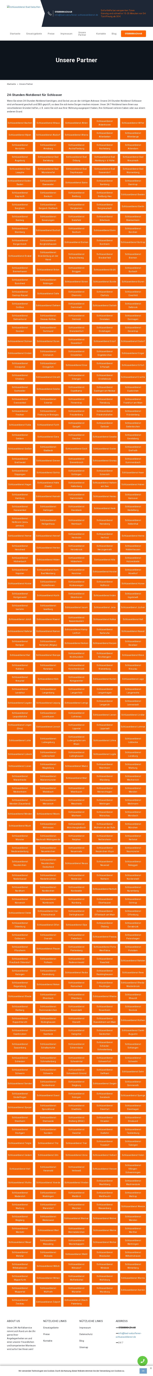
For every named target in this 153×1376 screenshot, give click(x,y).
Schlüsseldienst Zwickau (20, 1302)
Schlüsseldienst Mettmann (133, 802)
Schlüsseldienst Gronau (105, 460)
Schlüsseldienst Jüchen (133, 607)
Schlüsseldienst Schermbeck (76, 1046)
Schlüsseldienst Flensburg (105, 401)
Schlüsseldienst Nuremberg (133, 889)
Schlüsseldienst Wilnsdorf (76, 1266)
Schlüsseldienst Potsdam (133, 949)
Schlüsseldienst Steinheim (20, 1119)
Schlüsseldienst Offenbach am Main (105, 913)
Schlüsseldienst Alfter (133, 123)
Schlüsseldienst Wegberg (20, 1218)
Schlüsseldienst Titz (48, 1143)
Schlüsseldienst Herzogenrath (105, 548)
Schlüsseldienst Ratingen (20, 973)
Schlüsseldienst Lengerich (105, 703)
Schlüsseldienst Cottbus (20, 305)
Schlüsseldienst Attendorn (133, 147)
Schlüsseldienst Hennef (48, 536)
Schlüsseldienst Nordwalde (76, 889)
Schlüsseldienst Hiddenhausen (133, 548)
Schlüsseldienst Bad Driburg (76, 159)
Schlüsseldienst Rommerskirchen (48, 1008)
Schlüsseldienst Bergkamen (76, 206)
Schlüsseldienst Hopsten (20, 572)
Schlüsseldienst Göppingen (20, 473)
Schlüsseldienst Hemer (20, 536)
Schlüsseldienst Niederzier (76, 877)
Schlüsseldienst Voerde (48, 1182)
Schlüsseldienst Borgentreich (20, 242)
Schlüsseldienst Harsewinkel (20, 508)
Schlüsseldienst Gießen (20, 448)
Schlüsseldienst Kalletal (20, 631)
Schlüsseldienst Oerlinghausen (76, 913)
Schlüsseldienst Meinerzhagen (105, 790)
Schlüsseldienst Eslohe (48, 389)
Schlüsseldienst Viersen (105, 1169)
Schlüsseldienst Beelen (133, 194)
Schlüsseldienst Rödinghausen (48, 1020)
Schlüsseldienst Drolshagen (105, 329)
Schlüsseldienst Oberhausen (105, 901)
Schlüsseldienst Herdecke (76, 536)
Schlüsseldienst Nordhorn (20, 889)
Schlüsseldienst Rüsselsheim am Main (105, 1020)
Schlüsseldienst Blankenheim (133, 218)
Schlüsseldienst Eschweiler (20, 389)
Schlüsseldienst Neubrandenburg (20, 850)
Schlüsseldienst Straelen (105, 1119)
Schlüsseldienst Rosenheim (105, 1008)
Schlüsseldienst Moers (48, 814)
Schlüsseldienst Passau (105, 937)
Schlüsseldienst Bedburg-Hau (105, 194)
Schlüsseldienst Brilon (48, 269)
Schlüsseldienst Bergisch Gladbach (48, 206)
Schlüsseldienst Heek (105, 508)
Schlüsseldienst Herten (48, 548)
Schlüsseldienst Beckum (48, 194)
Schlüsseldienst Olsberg (105, 925)
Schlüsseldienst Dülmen (20, 341)
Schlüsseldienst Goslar (104, 448)
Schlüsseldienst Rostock (133, 1008)
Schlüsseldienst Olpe (76, 925)
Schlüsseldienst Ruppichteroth (20, 1020)
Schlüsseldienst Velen (133, 1155)
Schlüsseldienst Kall (133, 619)
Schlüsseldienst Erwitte (133, 377)
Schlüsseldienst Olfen (48, 925)
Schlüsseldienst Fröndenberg (133, 413)
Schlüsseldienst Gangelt (76, 425)
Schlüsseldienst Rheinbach (48, 996)
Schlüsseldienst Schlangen (133, 1046)
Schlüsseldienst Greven (48, 460)
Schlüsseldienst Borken (76, 242)
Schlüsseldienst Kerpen (105, 643)
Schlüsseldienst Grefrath (133, 449)
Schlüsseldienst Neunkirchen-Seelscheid (48, 863)
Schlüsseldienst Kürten (104, 679)
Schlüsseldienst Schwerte (48, 1072)
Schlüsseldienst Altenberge (133, 135)
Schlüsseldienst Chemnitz (76, 294)
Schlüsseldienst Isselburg (48, 607)
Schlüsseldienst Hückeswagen (76, 583)
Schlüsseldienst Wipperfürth (20, 1278)
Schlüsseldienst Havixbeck (76, 508)
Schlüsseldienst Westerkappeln (76, 1242)
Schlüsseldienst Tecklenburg (133, 1131)
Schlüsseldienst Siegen (105, 1083)
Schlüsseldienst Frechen (20, 413)
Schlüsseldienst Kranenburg (105, 667)
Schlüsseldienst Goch (76, 448)
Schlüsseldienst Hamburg (20, 496)
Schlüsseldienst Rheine (105, 996)
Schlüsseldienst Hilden (48, 559)
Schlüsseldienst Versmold (48, 1169)
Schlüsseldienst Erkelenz (20, 377)
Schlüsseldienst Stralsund (133, 1119)
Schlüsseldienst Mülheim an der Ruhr (104, 826)
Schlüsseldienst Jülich (20, 619)
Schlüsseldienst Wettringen (133, 1242)
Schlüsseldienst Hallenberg (76, 484)
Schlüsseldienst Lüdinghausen (76, 754)
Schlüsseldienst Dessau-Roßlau (48, 317)
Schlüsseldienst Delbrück (133, 305)
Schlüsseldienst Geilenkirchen (133, 425)
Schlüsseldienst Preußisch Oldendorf (20, 961)
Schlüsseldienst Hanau (104, 496)
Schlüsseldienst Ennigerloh (48, 365)
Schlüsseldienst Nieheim (105, 877)
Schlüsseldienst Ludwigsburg (48, 740)
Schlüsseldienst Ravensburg (48, 973)
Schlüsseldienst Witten (48, 1278)
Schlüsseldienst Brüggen (76, 270)
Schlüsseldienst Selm (133, 1071)
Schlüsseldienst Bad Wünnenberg (133, 171)
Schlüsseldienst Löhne (104, 740)
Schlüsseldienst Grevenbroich (76, 461)
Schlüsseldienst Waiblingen (48, 1194)
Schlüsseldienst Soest (48, 1095)
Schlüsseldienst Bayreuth (20, 194)
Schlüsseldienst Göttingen (76, 473)
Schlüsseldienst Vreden (76, 1182)
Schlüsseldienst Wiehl (76, 1254)
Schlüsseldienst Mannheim (105, 766)
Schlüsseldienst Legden (20, 703)
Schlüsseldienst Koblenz (20, 667)
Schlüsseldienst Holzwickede (133, 560)
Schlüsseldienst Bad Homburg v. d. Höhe (104, 159)
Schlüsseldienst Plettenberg (76, 949)
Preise (51, 33)
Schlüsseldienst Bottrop (133, 242)
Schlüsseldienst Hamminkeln (76, 496)
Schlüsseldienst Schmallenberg (48, 1060)
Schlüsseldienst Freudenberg (76, 413)
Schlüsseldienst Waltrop (133, 1194)
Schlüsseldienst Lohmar (133, 727)
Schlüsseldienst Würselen (76, 1290)
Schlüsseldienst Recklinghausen (105, 973)
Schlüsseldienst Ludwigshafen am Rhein (76, 740)
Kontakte (101, 33)
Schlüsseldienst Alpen (20, 135)
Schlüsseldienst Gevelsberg (133, 437)
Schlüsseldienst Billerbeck (105, 218)
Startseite (15, 33)
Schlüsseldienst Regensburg (20, 984)
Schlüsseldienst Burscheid (20, 282)
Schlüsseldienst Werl (48, 1230)
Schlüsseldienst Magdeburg (48, 766)
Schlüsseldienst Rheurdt (133, 996)
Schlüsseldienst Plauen (48, 948)
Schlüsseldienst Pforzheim (20, 949)
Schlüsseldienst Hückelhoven (48, 583)
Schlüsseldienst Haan (133, 472)
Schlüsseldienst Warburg (20, 1206)
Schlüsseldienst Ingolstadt (133, 595)
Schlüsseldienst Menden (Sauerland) (20, 802)
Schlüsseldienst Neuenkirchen (48, 850)
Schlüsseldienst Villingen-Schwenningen (133, 1169)
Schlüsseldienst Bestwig (20, 218)
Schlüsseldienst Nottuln (105, 889)
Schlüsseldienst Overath (48, 937)
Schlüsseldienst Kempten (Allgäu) (48, 643)
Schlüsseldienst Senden (20, 1083)
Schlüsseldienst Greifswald (20, 461)
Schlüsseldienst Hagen (20, 484)
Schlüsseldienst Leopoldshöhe (20, 715)
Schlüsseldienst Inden (105, 595)
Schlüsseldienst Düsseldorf (76, 341)
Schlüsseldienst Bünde (104, 281)
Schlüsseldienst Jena (105, 607)
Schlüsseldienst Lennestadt (133, 703)
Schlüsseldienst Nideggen (133, 863)
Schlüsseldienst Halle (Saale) (48, 484)
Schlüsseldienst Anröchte (20, 147)
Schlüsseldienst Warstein (76, 1206)
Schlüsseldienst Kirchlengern (105, 655)
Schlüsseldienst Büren (133, 281)
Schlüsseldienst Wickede (48, 1254)
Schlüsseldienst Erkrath (48, 377)
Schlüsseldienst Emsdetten (76, 353)
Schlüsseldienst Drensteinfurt (76, 329)
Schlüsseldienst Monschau (105, 814)
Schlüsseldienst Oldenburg (20, 925)
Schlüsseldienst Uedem (20, 1155)
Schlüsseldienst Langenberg (48, 691)
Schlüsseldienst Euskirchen (133, 389)
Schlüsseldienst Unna (76, 1155)
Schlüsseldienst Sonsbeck (105, 1095)
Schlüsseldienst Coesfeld (133, 294)
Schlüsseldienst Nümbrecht (48, 901)
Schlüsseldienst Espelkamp (76, 389)
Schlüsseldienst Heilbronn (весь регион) (20, 522)
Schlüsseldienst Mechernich (133, 778)
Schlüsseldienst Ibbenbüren (76, 595)
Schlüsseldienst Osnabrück (133, 925)
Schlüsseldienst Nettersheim (105, 838)
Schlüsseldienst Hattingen (48, 508)
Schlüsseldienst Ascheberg (105, 147)
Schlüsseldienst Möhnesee (48, 826)
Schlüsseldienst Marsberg (105, 778)
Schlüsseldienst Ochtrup (133, 901)
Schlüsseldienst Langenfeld (76, 691)
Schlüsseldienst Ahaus (48, 123)
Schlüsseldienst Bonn (105, 230)
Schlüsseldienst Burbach (133, 270)
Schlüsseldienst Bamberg (105, 183)
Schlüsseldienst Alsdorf (48, 135)
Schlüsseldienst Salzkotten (105, 1032)
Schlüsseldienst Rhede (20, 996)
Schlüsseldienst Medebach (48, 790)
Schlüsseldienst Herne (133, 536)
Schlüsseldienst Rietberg (20, 1008)
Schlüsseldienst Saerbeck (48, 1032)
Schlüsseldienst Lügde (104, 754)
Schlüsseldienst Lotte (20, 740)
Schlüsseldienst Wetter (105, 1242)
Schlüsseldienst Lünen (20, 766)
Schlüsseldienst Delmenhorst (20, 317)
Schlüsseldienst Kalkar (104, 619)
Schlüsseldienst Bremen (133, 256)
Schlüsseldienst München (133, 826)
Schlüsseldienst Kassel (133, 631)
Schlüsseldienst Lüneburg (133, 754)
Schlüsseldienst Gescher (76, 437)
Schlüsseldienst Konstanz (48, 667)
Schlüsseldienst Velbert (105, 1155)
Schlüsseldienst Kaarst (48, 619)
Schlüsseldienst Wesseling (48, 1242)
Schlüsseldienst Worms (133, 1278)
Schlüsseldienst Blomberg (20, 230)
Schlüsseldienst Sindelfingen (20, 1095)
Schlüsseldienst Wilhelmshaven (133, 1254)
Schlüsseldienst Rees (133, 972)
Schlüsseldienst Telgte (19, 1143)
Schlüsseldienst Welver (105, 1218)
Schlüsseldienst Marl (76, 778)
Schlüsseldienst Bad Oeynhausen (76, 171)
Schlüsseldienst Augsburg (20, 159)
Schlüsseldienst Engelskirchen (105, 353)
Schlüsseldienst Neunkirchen (20, 863)
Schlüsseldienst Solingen (76, 1095)
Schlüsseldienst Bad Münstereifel (48, 171)
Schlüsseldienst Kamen (48, 631)
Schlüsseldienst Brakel (19, 256)
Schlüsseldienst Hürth (48, 595)
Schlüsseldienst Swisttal (76, 1131)
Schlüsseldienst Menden (133, 790)
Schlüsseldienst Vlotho (20, 1182)
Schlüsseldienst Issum (76, 607)
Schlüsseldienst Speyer (20, 1107)
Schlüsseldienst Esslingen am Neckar (104, 389)
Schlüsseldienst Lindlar (133, 715)
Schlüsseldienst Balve (76, 182)
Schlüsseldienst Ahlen (76, 123)
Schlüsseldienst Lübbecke (133, 740)
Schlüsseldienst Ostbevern (20, 937)
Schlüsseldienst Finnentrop (76, 401)
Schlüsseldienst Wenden (133, 1218)
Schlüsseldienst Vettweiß (76, 1169)
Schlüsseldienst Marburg (133, 766)
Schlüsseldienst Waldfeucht (105, 1194)
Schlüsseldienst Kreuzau (133, 667)
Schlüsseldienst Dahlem (48, 305)
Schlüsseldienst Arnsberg (48, 147)
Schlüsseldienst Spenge (133, 1095)
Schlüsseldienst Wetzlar (20, 1254)
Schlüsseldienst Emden (20, 353)
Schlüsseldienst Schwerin (20, 1072)
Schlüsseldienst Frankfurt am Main (133, 401)
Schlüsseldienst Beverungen (48, 218)
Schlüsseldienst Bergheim (20, 206)
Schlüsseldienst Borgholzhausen (48, 242)
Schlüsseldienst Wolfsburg (105, 1278)
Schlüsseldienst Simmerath (133, 1083)
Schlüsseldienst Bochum (76, 230)
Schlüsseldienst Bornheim (105, 242)
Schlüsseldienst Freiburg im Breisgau (48, 413)
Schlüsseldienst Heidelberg (133, 508)
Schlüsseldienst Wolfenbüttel (76, 1278)
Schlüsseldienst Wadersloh (20, 1194)
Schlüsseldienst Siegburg (76, 1083)
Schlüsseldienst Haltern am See (105, 484)
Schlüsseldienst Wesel (20, 1242)
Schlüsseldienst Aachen (20, 123)
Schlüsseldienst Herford (105, 536)
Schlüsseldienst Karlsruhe (105, 631)
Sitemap (83, 1347)
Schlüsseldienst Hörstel (105, 571)
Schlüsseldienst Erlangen (76, 377)
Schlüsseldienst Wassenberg (105, 1206)
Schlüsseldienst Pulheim (48, 961)
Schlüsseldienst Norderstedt (133, 877)
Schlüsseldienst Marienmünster (48, 778)
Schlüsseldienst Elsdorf (133, 341)
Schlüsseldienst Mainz (76, 766)
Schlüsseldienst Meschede (76, 802)
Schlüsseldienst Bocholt (48, 230)
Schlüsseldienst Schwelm (133, 1060)
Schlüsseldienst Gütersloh (105, 473)
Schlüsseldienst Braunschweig (76, 256)
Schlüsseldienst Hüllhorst (105, 583)
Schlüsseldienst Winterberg (133, 1266)
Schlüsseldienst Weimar (76, 1218)
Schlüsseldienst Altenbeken (105, 135)
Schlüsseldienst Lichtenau (76, 715)
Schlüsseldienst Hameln (48, 496)
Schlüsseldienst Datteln (105, 305)
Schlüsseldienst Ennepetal (20, 365)
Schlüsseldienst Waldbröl (76, 1194)
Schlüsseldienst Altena (76, 135)
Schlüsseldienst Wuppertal (20, 1290)
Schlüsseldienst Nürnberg (76, 901)
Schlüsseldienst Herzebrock (76, 548)
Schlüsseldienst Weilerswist (48, 1218)
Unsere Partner (82, 33)
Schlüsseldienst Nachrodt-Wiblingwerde (48, 838)
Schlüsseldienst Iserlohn (20, 607)
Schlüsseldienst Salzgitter (76, 1032)
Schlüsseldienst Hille (104, 559)
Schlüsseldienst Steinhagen (133, 1107)
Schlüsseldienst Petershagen (133, 937)
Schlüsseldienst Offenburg (133, 913)
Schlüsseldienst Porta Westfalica (105, 949)
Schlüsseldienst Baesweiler (48, 183)
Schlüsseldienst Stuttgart (20, 1131)
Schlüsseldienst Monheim (76, 814)
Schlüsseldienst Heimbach (76, 522)
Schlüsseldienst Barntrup (133, 183)
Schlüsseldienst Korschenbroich (76, 667)
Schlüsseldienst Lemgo (76, 703)
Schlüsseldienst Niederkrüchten (48, 877)
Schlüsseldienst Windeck (105, 1266)
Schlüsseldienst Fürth (48, 425)
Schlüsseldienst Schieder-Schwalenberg (105, 1046)
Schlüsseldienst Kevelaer (133, 643)
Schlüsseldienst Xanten (133, 1290)
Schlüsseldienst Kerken (76, 643)
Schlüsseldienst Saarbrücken (20, 1032)
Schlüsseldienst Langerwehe (133, 691)
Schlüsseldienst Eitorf (105, 341)
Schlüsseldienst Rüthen (133, 1020)
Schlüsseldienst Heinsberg (105, 522)
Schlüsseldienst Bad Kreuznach (133, 159)
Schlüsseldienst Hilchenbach (20, 560)
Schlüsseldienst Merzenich (48, 802)
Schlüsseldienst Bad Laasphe (20, 171)
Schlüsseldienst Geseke (105, 437)
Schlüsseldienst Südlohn (105, 1131)
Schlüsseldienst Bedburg (76, 194)
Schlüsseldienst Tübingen (133, 1143)
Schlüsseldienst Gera (48, 437)
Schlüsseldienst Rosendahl (76, 1008)
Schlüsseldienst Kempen (20, 643)
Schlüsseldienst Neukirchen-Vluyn (105, 850)
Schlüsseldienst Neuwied (105, 863)
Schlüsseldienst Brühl (105, 269)
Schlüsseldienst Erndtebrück (105, 377)
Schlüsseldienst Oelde (20, 913)
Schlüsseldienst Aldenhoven (105, 123)
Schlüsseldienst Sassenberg (20, 1046)
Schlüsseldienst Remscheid (76, 984)
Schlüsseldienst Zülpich (48, 1302)
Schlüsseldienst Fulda (20, 425)
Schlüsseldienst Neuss (76, 863)
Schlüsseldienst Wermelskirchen (76, 1230)
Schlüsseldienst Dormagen (133, 317)
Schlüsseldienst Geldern (20, 437)
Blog (114, 33)
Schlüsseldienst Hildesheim (76, 560)
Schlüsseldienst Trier (76, 1143)
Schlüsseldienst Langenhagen (105, 691)
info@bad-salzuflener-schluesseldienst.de (76, 15)
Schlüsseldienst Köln (48, 679)
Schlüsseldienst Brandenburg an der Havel (48, 256)
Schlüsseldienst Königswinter (76, 679)
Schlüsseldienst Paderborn (76, 937)
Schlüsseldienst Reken (48, 984)
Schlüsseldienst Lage (133, 679)
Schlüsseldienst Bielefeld (76, 218)
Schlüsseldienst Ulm (48, 1155)
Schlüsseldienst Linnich (48, 727)
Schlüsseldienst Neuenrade (76, 850)
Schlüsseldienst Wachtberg (105, 1183)
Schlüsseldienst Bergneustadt (105, 206)
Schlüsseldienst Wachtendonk (133, 1183)
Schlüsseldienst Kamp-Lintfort (76, 631)
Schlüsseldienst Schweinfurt (105, 1060)
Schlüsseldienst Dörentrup (133, 329)
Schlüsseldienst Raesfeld (105, 961)
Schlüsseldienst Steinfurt (105, 1107)
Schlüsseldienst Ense (76, 365)
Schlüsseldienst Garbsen (105, 425)
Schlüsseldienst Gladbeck (48, 449)
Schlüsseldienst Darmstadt (76, 305)
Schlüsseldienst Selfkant (105, 1072)
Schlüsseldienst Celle (48, 293)
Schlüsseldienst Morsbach (133, 814)
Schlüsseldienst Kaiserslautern (76, 619)
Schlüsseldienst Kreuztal (20, 679)
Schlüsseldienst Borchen (133, 230)
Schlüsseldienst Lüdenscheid (48, 754)
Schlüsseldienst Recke (76, 972)
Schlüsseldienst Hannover (133, 496)
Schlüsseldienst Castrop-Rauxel (20, 294)
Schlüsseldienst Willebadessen (20, 1266)
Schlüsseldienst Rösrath (76, 1020)
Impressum (66, 33)
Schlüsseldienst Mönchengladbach (76, 826)
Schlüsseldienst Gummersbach (133, 461)
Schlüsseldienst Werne (104, 1230)
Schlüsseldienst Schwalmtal (76, 1060)
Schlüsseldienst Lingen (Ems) (20, 727)
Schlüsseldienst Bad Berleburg (48, 159)
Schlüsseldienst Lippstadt (105, 727)
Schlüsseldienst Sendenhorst (48, 1083)
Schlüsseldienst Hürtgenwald (20, 595)
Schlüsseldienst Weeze (133, 1206)
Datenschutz (85, 1334)
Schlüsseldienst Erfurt (133, 365)
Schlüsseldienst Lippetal (76, 727)
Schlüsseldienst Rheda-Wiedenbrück (133, 984)
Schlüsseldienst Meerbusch (76, 790)
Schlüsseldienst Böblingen (48, 282)
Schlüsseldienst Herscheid (20, 548)
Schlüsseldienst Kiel (20, 655)
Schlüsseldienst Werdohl (20, 1230)
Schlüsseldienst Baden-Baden (20, 183)
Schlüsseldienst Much (20, 826)
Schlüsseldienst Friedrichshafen (105, 413)
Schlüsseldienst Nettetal (133, 838)
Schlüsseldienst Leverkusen (48, 715)
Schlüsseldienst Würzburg (105, 1290)
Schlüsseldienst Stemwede (48, 1119)
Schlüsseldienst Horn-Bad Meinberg (48, 572)
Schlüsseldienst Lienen (104, 715)
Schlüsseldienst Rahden (133, 960)
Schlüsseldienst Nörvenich (20, 901)
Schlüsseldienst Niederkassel (20, 877)
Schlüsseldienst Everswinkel (20, 401)
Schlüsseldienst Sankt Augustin (133, 1032)
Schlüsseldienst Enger (133, 353)
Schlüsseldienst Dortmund (48, 329)
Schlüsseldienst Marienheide (20, 778)
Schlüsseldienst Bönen (76, 281)
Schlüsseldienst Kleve (133, 655)
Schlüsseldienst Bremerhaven (20, 270)
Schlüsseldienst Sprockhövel (48, 1107)
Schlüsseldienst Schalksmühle (48, 1046)
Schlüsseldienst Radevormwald (76, 961)
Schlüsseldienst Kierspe (48, 655)
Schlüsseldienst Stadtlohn (76, 1107)
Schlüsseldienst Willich (48, 1266)
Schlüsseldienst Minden (20, 814)
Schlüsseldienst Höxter (20, 583)
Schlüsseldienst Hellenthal (133, 522)
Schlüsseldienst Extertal (48, 401)
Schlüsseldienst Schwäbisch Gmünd (76, 1072)
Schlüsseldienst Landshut (20, 691)
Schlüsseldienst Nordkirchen (48, 889)
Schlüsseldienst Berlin (133, 206)
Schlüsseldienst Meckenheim (20, 790)
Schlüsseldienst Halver (132, 484)
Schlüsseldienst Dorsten (20, 329)
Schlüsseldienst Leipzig (48, 703)
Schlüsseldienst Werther (133, 1230)
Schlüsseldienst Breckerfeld (105, 256)
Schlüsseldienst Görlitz (48, 472)
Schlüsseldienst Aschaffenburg (76, 147)
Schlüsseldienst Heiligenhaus (48, 522)
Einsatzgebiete (34, 33)
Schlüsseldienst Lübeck (20, 754)
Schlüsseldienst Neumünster (133, 850)
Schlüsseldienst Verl (20, 1169)
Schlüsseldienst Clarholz (105, 294)
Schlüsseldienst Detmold (76, 317)
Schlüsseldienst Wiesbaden (105, 1254)
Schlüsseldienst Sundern (48, 1131)
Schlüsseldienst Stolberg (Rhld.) (76, 1119)
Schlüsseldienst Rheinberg (76, 996)
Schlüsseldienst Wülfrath (48, 1290)
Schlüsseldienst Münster (20, 838)
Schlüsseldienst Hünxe (133, 583)
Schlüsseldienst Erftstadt (105, 365)
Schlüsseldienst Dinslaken (105, 317)
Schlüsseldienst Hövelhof (133, 572)
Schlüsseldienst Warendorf (48, 1206)
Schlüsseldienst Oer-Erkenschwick (48, 913)
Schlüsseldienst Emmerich (48, 353)
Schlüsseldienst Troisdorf (105, 1143)
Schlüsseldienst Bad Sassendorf (104, 171)
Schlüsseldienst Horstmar (76, 572)
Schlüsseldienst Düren (48, 341)
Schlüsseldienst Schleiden (20, 1060)
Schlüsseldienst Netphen (76, 838)
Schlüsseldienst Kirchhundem (76, 655)
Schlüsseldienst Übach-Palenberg (76, 1302)
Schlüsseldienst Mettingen (105, 802)
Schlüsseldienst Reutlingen (105, 984)
